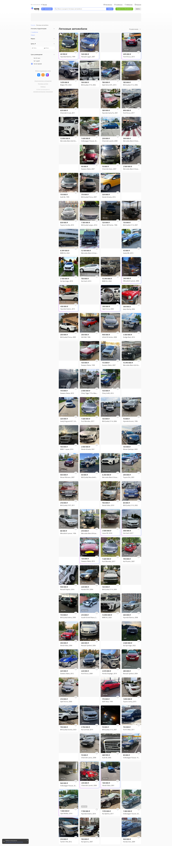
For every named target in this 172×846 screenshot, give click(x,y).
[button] (75, 52)
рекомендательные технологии (43, 91)
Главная (33, 25)
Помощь (43, 86)
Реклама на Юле (43, 84)
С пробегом (34, 32)
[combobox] (80, 8)
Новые (33, 35)
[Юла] (35, 8)
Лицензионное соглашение (43, 81)
